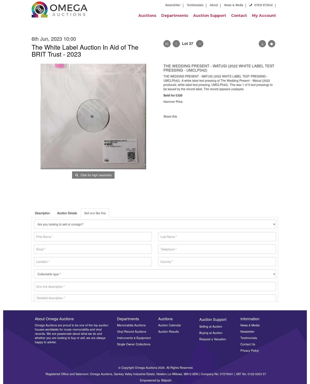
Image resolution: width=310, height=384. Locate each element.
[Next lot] (199, 43)
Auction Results (168, 331)
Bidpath (166, 380)
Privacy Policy (249, 350)
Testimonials (195, 5)
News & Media (233, 5)
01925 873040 (263, 5)
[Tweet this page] (193, 116)
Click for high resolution (96, 175)
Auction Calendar (169, 325)
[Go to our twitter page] (290, 6)
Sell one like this (95, 213)
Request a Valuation (212, 339)
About (214, 5)
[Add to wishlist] (271, 43)
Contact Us (247, 344)
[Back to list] (167, 43)
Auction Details (67, 213)
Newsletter (173, 5)
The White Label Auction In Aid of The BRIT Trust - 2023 (85, 50)
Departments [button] (174, 15)
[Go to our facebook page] (282, 6)
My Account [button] (264, 15)
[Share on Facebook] (184, 116)
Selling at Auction (210, 326)
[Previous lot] (176, 43)
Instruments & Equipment (134, 338)
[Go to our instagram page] (304, 6)
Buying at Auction (210, 333)
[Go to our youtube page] (297, 6)
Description (42, 213)
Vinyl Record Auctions (131, 331)
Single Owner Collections (133, 344)
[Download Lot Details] (262, 43)
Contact (239, 15)
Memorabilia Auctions (131, 325)
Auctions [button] (147, 15)
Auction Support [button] (209, 15)
